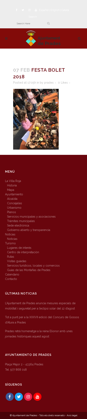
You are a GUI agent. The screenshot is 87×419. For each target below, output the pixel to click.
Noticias (10, 234)
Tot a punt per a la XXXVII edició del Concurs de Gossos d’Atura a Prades (42, 320)
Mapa (10, 189)
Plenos (11, 212)
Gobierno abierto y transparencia (28, 230)
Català (65, 10)
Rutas (10, 256)
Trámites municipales (21, 221)
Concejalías (14, 203)
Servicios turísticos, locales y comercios (33, 265)
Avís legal (72, 415)
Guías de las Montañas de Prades (28, 270)
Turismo (10, 243)
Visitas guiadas (16, 261)
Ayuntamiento (14, 194)
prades (49, 82)
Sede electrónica (18, 225)
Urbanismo (14, 207)
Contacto (11, 279)
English (55, 10)
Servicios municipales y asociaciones (31, 216)
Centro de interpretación (23, 252)
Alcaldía (12, 198)
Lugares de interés (19, 247)
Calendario (12, 274)
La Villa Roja (13, 181)
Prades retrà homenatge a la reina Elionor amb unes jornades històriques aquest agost (39, 334)
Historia (12, 185)
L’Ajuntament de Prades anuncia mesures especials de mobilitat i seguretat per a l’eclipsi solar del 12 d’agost (40, 306)
